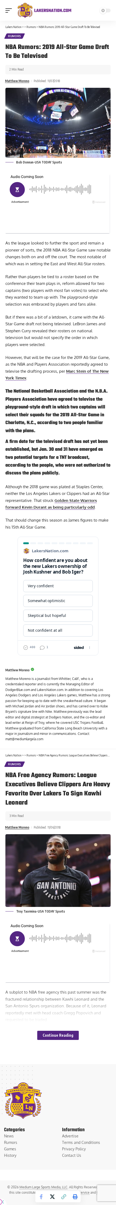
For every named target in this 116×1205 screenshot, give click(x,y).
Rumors (14, 36)
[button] (10, 10)
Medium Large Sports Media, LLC (43, 1187)
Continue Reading (58, 1035)
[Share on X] (52, 1196)
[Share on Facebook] (41, 1196)
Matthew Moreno (17, 81)
